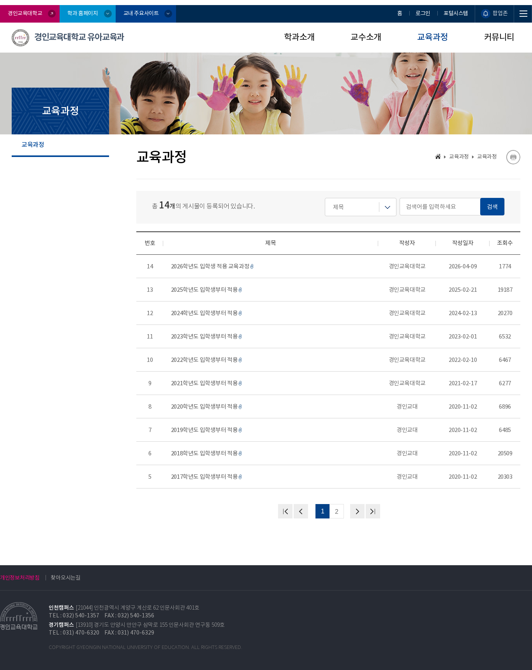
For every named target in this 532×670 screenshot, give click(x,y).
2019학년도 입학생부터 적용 (204, 430)
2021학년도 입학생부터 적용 (204, 383)
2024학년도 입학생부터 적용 (204, 313)
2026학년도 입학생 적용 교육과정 (210, 266)
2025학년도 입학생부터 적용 (204, 289)
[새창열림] (513, 157)
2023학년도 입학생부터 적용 (204, 336)
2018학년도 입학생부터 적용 (204, 453)
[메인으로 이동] (438, 156)
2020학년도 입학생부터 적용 (204, 406)
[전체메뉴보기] (523, 14)
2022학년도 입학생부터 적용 (204, 359)
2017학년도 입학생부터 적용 (204, 476)
